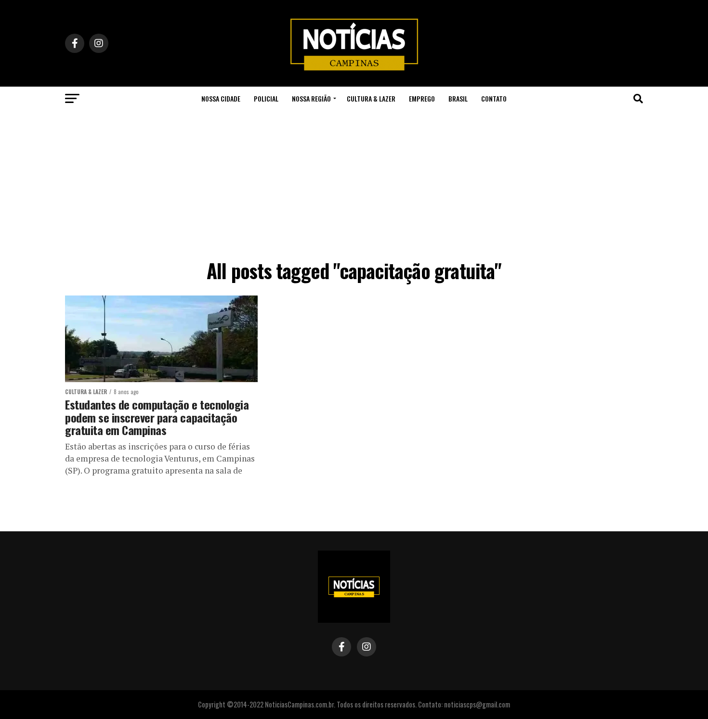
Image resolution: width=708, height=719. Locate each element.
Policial (266, 98)
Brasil (458, 98)
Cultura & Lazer (371, 98)
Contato (494, 98)
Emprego (422, 98)
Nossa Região (311, 98)
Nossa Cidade (220, 98)
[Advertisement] (354, 183)
